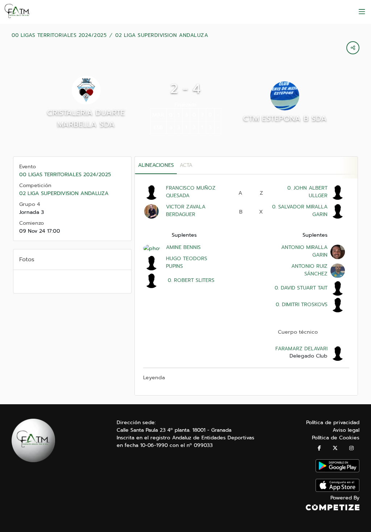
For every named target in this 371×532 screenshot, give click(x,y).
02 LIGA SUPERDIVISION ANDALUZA (161, 35)
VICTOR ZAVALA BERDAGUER (185, 210)
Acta (186, 165)
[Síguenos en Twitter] (335, 448)
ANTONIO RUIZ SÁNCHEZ (309, 270)
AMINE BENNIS (183, 247)
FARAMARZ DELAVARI (301, 348)
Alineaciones (156, 165)
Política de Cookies (335, 438)
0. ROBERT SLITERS (190, 280)
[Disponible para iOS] (337, 490)
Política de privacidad (332, 422)
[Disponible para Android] (337, 470)
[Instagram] (351, 448)
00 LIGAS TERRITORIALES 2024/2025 (59, 35)
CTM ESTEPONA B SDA (285, 118)
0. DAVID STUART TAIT (300, 288)
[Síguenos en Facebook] (319, 448)
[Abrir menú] (362, 12)
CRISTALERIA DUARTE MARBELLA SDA (86, 118)
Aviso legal (346, 430)
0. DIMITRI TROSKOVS (301, 304)
